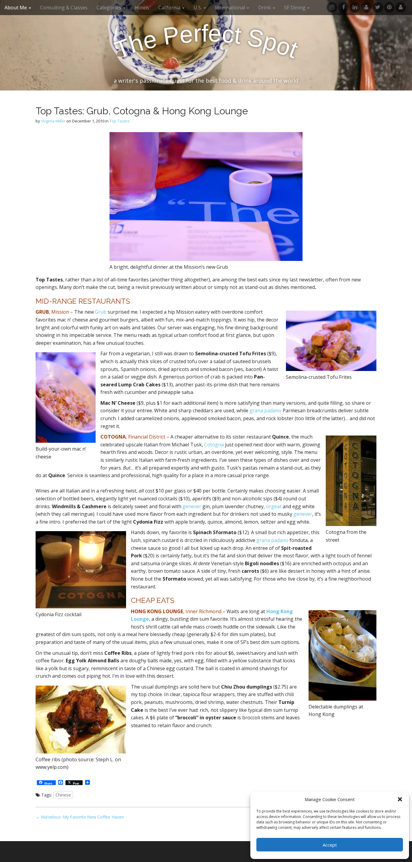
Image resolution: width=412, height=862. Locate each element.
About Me (16, 7)
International (230, 7)
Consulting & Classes (63, 7)
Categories (109, 7)
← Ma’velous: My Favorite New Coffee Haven (80, 817)
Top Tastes (119, 121)
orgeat (273, 506)
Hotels (142, 7)
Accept (330, 845)
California (170, 7)
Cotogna (214, 444)
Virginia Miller (53, 121)
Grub (100, 312)
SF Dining (295, 7)
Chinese (63, 795)
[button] (400, 799)
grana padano (265, 410)
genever (191, 506)
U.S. (198, 7)
